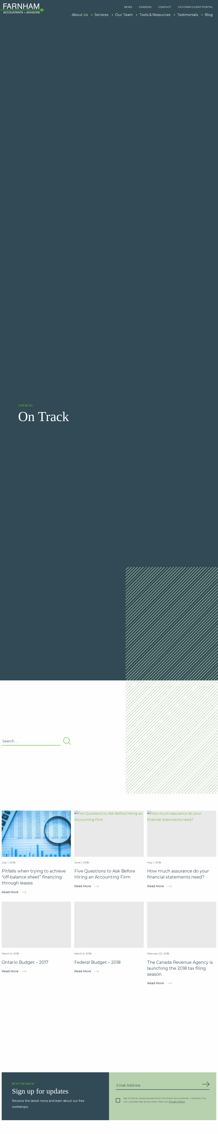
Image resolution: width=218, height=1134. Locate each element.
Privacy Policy (177, 1101)
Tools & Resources (154, 15)
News (128, 7)
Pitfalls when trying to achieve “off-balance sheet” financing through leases (34, 876)
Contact (164, 7)
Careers (145, 7)
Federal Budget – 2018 (97, 962)
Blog (209, 15)
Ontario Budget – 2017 (25, 962)
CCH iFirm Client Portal (195, 7)
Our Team (124, 15)
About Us (80, 15)
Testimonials (187, 15)
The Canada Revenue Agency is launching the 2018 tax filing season (180, 968)
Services (101, 15)
